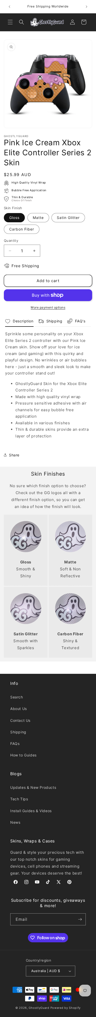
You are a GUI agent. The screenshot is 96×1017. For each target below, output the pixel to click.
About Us (18, 708)
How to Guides (23, 755)
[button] (10, 22)
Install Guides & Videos (31, 811)
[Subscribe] (80, 919)
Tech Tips (19, 799)
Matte (38, 217)
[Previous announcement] (9, 6)
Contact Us (20, 720)
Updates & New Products (33, 787)
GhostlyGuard (39, 1008)
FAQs (14, 743)
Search (16, 697)
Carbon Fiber (21, 229)
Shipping (18, 732)
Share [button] (14, 455)
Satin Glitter (68, 217)
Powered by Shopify (65, 1008)
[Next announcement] (86, 6)
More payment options (48, 307)
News (15, 822)
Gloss (14, 217)
